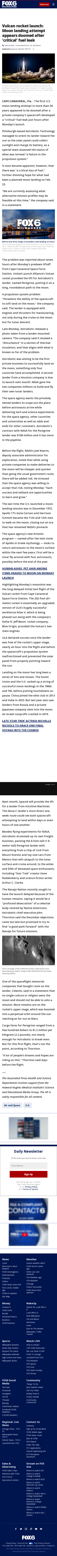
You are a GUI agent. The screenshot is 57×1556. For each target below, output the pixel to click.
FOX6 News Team (34, 1435)
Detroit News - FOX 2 (11, 1440)
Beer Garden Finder (34, 1387)
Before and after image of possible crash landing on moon (28, 241)
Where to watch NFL (35, 1470)
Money (6, 1303)
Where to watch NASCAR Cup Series (34, 1483)
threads (31, 1529)
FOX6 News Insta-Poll (11, 1284)
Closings (30, 1283)
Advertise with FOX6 (10, 1473)
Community (33, 1380)
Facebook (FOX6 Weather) (9, 1410)
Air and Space (35, 45)
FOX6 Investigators (10, 1272)
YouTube (6, 1387)
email (41, 1529)
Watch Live (44, 4)
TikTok (5, 1397)
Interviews (30, 1322)
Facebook (6, 1390)
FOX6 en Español (9, 1293)
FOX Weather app (33, 1277)
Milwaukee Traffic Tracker (34, 1333)
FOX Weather (32, 1280)
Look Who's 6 (32, 1312)
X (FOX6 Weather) (9, 1415)
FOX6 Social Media (9, 1382)
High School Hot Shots (11, 1357)
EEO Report (31, 1441)
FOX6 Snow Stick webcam (33, 1291)
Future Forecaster (34, 1287)
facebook (16, 1529)
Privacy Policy (31, 1187)
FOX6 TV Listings (33, 1354)
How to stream (32, 1345)
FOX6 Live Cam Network (33, 1273)
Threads (5, 1400)
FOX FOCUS (7, 1477)
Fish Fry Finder (32, 1390)
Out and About (32, 1319)
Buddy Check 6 (32, 1393)
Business (6, 1320)
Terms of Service (30, 1189)
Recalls (5, 1313)
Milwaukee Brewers (10, 1345)
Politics (5, 1281)
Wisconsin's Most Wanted (9, 1267)
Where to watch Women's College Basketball (33, 1501)
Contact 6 (6, 1307)
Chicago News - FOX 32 (11, 1430)
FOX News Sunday (34, 1370)
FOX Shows (31, 1373)
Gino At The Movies (34, 1328)
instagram (26, 1529)
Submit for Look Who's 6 (36, 1308)
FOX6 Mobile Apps (34, 1432)
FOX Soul (30, 1367)
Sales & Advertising (9, 1465)
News (5, 1259)
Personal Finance (9, 1316)
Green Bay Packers (10, 1348)
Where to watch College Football (33, 1474)
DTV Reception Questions (32, 1455)
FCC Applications (33, 1448)
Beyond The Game (10, 1351)
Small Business (8, 1323)
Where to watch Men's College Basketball (36, 1494)
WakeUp (31, 1303)
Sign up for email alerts (36, 1429)
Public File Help (32, 1445)
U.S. (27, 1105)
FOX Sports (31, 1364)
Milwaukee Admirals (10, 1354)
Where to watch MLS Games (35, 1513)
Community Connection (31, 1401)
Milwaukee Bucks (9, 1360)
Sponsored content (10, 1480)
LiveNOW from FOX (34, 1357)
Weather (31, 1259)
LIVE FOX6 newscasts (35, 1348)
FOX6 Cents (7, 1310)
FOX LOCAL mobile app (10, 1288)
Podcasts (6, 1278)
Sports (6, 1341)
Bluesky (5, 1403)
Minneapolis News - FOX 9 (10, 1435)
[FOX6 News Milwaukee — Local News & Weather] (9, 4)
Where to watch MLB (35, 1479)
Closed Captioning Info (36, 1451)
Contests (30, 1425)
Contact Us (33, 1421)
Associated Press (22, 45)
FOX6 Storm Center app (34, 1267)
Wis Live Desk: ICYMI (35, 1351)
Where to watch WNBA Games (36, 1508)
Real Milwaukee (33, 1316)
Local (4, 1263)
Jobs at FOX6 (32, 1438)
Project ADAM (32, 1397)
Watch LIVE (33, 1341)
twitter (21, 1529)
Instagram (6, 1393)
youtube (36, 1529)
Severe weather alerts (35, 1263)
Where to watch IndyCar (33, 1489)
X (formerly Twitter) (10, 1406)
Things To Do (32, 1384)
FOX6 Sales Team (9, 1470)
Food (28, 1325)
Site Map (6, 1296)
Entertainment (8, 1275)
